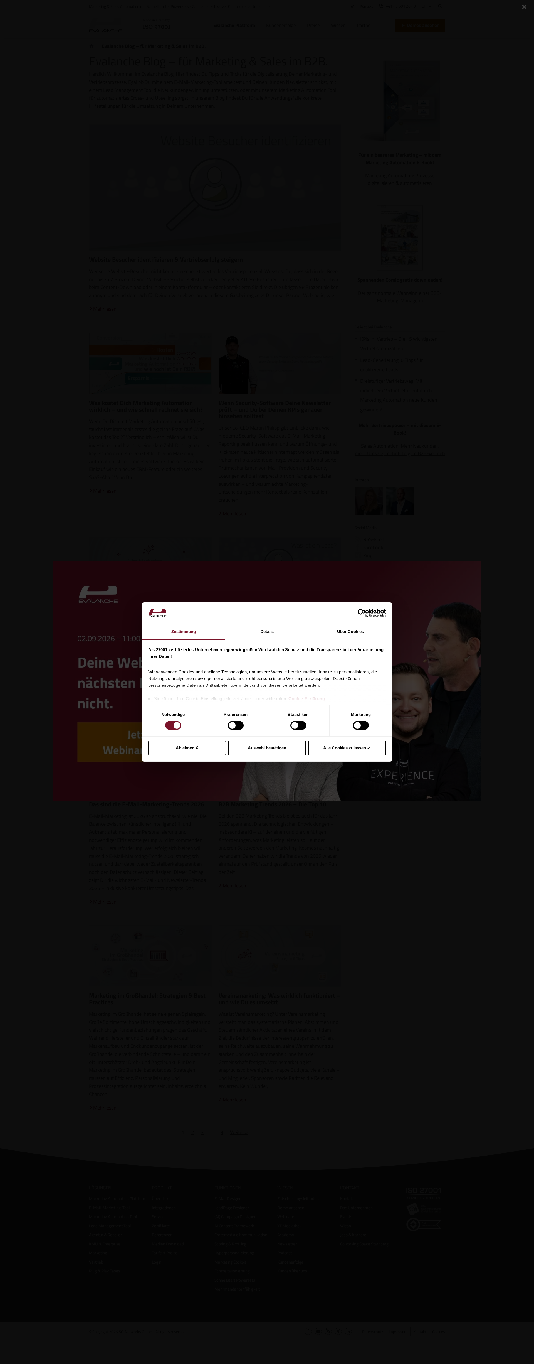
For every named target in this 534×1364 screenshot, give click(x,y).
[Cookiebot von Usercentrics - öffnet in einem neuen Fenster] (361, 613)
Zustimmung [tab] (183, 631)
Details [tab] (267, 631)
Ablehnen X (187, 747)
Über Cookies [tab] (350, 631)
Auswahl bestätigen (267, 747)
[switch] (236, 725)
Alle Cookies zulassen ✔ (347, 747)
